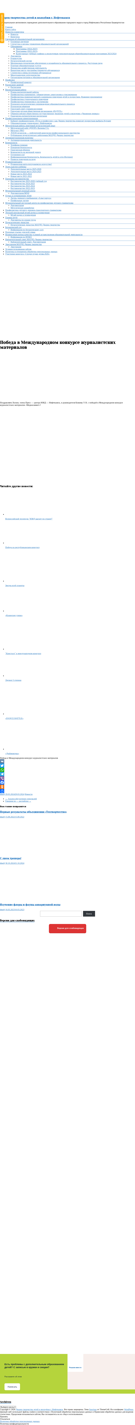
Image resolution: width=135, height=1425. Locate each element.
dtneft (2, 794)
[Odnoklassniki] (67, 787)
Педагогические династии (17, 222)
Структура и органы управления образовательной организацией (40, 44)
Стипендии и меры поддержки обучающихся (31, 73)
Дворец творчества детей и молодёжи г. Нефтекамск (35, 17)
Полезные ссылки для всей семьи (20, 232)
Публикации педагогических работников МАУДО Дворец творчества (42, 135)
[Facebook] (67, 782)
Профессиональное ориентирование (21, 118)
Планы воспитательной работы (25, 92)
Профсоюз (10, 80)
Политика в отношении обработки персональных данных (31, 251)
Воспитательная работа (15, 90)
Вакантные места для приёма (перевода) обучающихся (35, 70)
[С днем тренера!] (18, 853)
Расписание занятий (14, 85)
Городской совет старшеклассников (26, 109)
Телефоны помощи (19, 145)
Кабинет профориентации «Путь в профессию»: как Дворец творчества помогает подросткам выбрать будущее (61, 121)
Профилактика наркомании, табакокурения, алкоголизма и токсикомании (44, 94)
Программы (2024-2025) (26, 49)
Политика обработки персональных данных (20, 1421)
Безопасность (11, 142)
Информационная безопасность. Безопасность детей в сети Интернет (42, 157)
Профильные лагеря (20, 200)
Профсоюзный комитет (21, 82)
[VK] (67, 761)
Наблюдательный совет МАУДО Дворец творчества (28, 239)
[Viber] (67, 778)
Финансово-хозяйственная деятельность (29, 68)
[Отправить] (67, 791)
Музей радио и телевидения (23, 215)
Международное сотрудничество (25, 75)
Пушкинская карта (13, 162)
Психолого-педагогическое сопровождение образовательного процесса (43, 104)
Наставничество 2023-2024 (23, 186)
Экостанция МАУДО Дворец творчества (23, 244)
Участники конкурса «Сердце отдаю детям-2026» (27, 254)
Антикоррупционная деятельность (26, 140)
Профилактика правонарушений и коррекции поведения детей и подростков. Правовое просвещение (56, 97)
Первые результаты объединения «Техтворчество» (33, 811)
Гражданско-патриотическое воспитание (29, 116)
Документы (16, 56)
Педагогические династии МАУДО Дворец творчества (35, 225)
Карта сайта (10, 29)
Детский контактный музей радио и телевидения (27, 212)
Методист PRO (17, 130)
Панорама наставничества (17, 179)
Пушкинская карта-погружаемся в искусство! (31, 164)
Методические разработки (22, 208)
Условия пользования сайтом (18, 249)
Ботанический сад (13, 227)
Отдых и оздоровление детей (18, 195)
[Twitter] (67, 766)
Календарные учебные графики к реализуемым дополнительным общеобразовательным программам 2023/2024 (66, 54)
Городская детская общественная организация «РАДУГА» (36, 111)
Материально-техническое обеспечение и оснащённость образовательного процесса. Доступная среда (56, 63)
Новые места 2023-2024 (21, 174)
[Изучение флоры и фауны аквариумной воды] (18, 899)
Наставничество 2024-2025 (23, 183)
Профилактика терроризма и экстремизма (29, 102)
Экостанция (16, 247)
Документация (17, 205)
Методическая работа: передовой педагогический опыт (30, 125)
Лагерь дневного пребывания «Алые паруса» (31, 198)
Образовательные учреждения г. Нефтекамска (31, 123)
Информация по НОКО (21, 237)
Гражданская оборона (20, 150)
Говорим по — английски (18, 801)
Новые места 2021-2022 (21, 176)
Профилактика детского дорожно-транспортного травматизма (33, 210)
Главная (8, 27)
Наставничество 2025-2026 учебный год (29, 181)
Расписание (16, 87)
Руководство (16, 58)
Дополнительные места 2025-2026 (26, 169)
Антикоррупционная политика (19, 138)
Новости (14, 34)
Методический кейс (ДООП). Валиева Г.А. (30, 128)
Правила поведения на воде (23, 159)
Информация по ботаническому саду (27, 230)
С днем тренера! (10, 858)
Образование (16, 46)
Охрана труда (11, 217)
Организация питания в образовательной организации (35, 77)
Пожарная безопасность (21, 147)
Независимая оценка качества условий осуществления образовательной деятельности (44, 234)
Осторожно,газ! (18, 154)
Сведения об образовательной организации (24, 39)
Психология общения (20, 106)
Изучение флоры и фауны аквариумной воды (30, 904)
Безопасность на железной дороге (26, 152)
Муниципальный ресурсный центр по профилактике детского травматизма (39, 203)
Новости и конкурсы (14, 32)
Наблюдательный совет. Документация (28, 242)
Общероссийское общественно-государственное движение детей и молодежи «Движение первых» (55, 113)
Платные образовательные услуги (26, 65)
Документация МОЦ (20, 193)
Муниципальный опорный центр (20, 191)
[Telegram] (67, 774)
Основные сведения (20, 41)
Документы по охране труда (23, 220)
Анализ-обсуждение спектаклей (21, 799)
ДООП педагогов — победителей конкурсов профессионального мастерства (45, 133)
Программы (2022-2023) (26, 51)
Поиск (89, 914)
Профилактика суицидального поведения (29, 99)
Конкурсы (15, 37)
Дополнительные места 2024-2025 (26, 171)
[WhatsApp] (67, 770)
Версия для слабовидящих (70, 928)
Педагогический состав (21, 61)
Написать (12, 1387)
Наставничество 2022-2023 (23, 188)
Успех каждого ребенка (15, 167)
